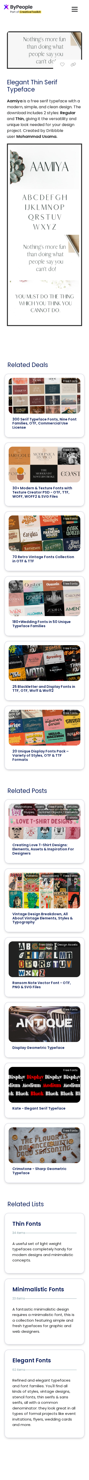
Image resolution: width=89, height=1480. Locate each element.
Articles (72, 807)
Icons (40, 807)
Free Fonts (70, 381)
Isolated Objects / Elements (58, 812)
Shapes (29, 812)
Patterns (32, 876)
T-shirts (72, 818)
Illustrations (23, 807)
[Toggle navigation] (75, 9)
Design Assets (68, 945)
